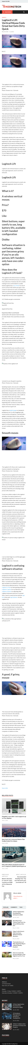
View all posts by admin (17, 897)
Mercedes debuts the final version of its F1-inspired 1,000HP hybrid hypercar (14, 865)
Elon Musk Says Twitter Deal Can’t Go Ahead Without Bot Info (19, 923)
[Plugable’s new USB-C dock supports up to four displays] (14, 814)
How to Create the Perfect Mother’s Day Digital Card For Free (19, 954)
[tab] (5, 907)
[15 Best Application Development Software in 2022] (7, 911)
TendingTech (14, 1043)
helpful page (13, 410)
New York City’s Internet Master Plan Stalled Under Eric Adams (13, 840)
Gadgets (4, 17)
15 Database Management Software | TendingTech (17, 1015)
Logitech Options (6, 591)
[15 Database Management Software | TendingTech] (7, 1013)
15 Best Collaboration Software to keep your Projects (19, 1025)
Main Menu (8, 12)
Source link (5, 788)
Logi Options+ (14, 597)
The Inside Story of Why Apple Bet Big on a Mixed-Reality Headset (19, 944)
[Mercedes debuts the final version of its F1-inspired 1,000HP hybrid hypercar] (14, 863)
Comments (14, 907)
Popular (5, 907)
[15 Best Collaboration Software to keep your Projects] (7, 1024)
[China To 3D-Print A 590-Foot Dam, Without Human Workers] (7, 931)
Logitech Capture (6, 589)
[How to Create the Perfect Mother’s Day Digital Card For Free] (7, 953)
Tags (20, 907)
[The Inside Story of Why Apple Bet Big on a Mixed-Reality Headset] (7, 942)
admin (12, 31)
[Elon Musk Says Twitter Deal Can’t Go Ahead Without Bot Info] (7, 921)
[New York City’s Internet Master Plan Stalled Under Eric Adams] (14, 837)
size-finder (16, 285)
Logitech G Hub (6, 587)
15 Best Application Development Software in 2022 (18, 913)
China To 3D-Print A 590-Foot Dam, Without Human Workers (18, 934)
